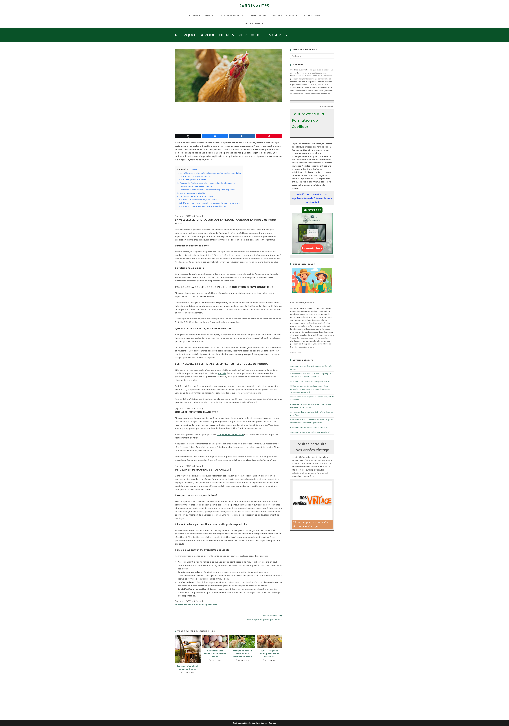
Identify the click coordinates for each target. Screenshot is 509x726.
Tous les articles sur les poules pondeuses (196, 604)
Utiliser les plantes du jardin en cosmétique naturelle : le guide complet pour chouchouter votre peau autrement (310, 389)
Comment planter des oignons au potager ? (309, 427)
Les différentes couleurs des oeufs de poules (215, 653)
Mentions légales (259, 723)
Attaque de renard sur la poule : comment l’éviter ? (242, 653)
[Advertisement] (228, 117)
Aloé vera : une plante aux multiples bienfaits (310, 381)
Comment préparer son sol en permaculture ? (310, 432)
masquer (193, 169)
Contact (272, 723)
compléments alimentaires (230, 434)
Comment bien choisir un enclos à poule (188, 667)
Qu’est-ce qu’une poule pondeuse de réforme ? (269, 653)
